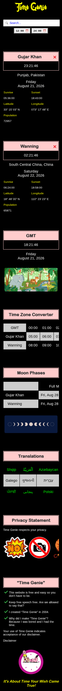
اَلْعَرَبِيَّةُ (28, 470)
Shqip (11, 470)
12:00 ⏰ (22, 30)
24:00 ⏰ (39, 30)
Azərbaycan (48, 470)
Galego (11, 480)
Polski (48, 492)
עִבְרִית (48, 480)
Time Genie (31, 7)
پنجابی (28, 492)
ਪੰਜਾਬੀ (11, 492)
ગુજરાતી (28, 480)
